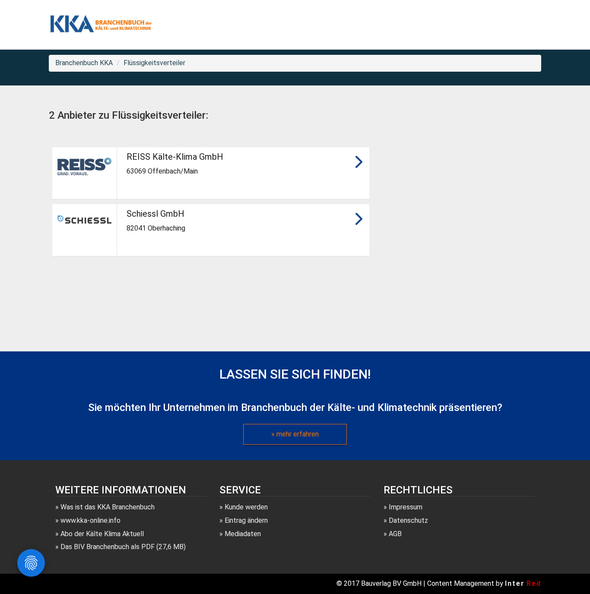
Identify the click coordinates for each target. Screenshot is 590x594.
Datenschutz (408, 520)
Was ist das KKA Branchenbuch (107, 507)
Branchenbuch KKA (84, 63)
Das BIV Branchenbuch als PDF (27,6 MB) (123, 547)
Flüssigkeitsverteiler (154, 63)
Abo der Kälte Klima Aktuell (102, 534)
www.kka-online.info (90, 520)
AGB (395, 534)
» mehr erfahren (295, 434)
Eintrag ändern (246, 520)
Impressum (405, 507)
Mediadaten (243, 534)
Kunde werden (246, 507)
